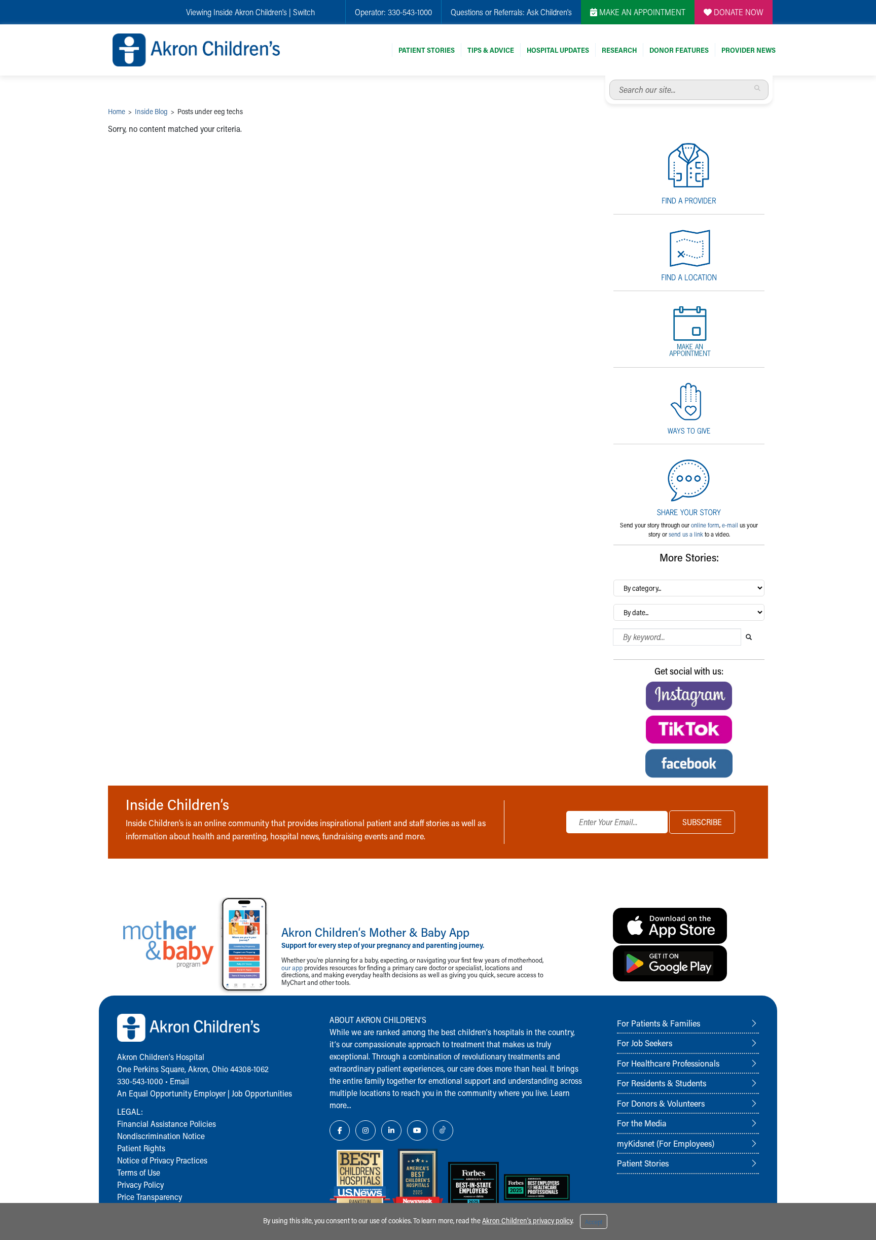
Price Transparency (149, 1196)
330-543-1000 (410, 12)
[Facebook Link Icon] (340, 1130)
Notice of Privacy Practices (162, 1160)
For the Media (642, 1122)
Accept (593, 1222)
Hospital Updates (558, 50)
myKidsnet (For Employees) (665, 1143)
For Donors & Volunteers (661, 1103)
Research (619, 50)
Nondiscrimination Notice (161, 1135)
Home (116, 111)
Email (179, 1081)
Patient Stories (426, 50)
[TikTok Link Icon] (443, 1130)
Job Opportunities (262, 1093)
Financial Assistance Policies (166, 1123)
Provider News (748, 50)
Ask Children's (549, 12)
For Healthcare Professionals (668, 1063)
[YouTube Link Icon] (417, 1130)
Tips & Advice (490, 50)
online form (705, 525)
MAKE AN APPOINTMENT (641, 12)
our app (292, 967)
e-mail (730, 525)
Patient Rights (141, 1148)
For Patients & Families (658, 1023)
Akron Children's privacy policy (527, 1220)
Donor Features (679, 50)
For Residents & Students (661, 1082)
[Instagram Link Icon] (365, 1130)
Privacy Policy (140, 1184)
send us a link (686, 534)
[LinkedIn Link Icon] (391, 1130)
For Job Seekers (644, 1042)
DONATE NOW (737, 12)
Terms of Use (138, 1172)
